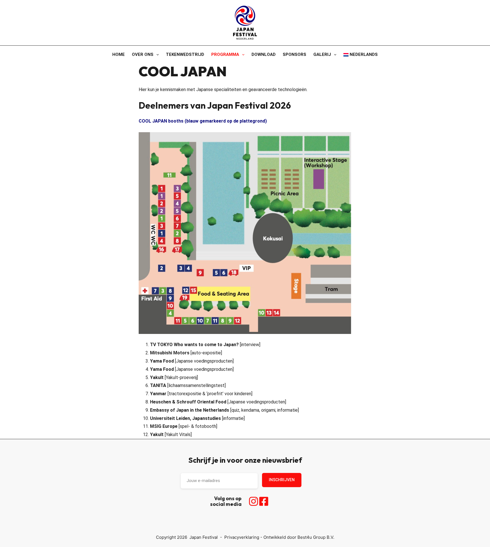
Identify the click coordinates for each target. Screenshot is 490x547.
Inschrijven (282, 479)
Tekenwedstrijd (185, 54)
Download (264, 54)
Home (118, 54)
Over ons (142, 54)
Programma (225, 54)
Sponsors (294, 54)
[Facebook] (264, 501)
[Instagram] (253, 501)
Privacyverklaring (241, 537)
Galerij (322, 54)
